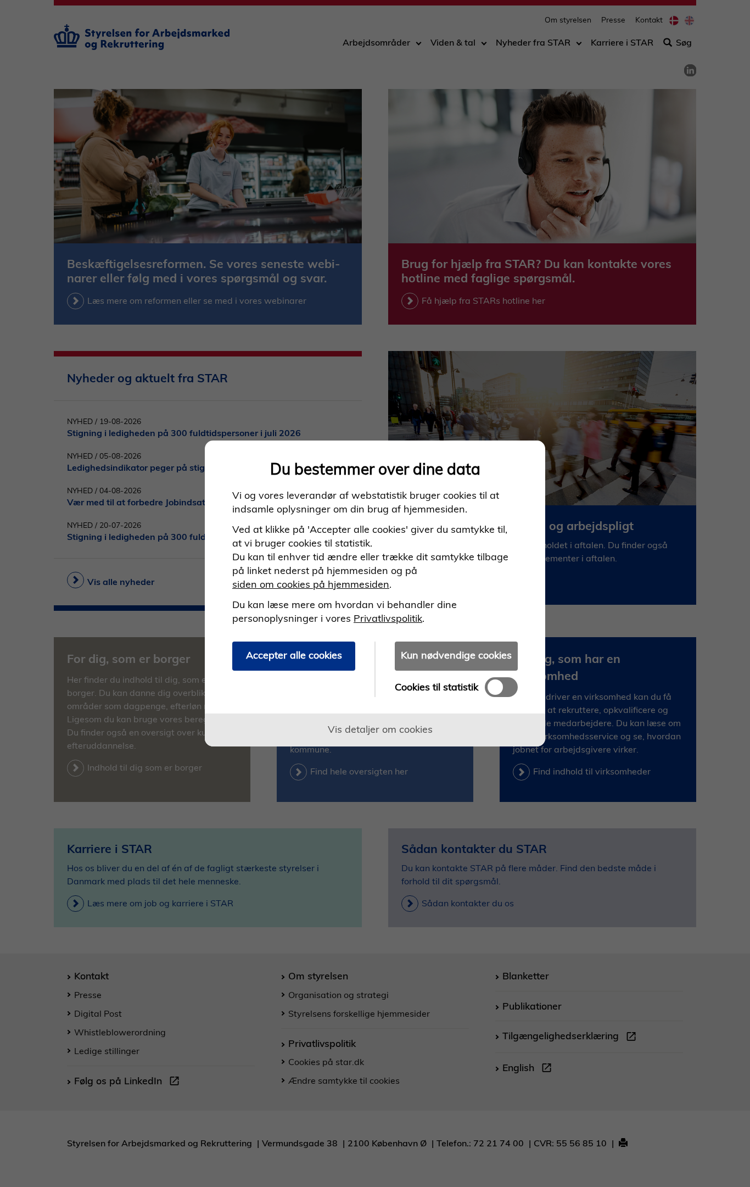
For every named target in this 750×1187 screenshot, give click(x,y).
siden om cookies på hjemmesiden (310, 584)
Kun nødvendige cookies (456, 655)
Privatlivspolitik (388, 618)
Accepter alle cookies (294, 655)
